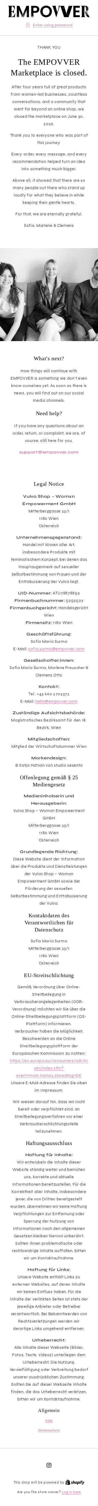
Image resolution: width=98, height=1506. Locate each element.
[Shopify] (74, 1482)
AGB (49, 1420)
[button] (49, 25)
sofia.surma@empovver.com (56, 648)
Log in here (71, 1492)
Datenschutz (49, 1430)
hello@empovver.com (56, 701)
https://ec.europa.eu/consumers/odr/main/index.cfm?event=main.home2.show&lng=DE (49, 1068)
